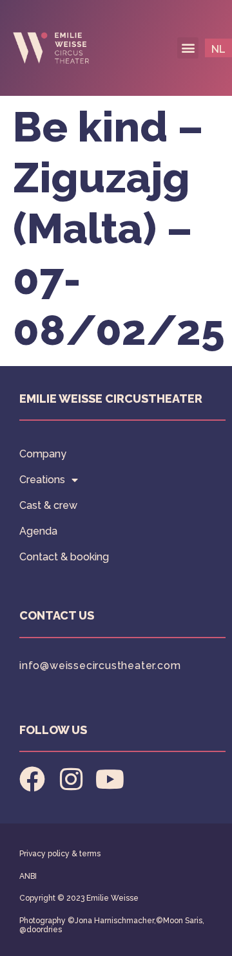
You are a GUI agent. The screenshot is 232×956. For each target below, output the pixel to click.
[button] (187, 48)
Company (42, 454)
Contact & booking (64, 557)
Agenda (38, 531)
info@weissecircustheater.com (99, 665)
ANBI (28, 876)
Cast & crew (48, 505)
